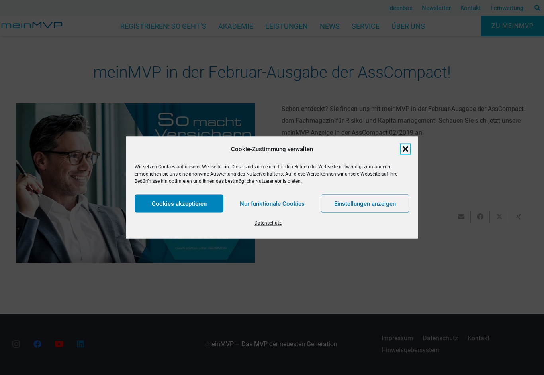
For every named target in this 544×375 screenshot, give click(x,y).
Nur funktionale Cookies (272, 203)
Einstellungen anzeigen (365, 203)
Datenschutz (268, 223)
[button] (405, 149)
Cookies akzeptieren (179, 203)
